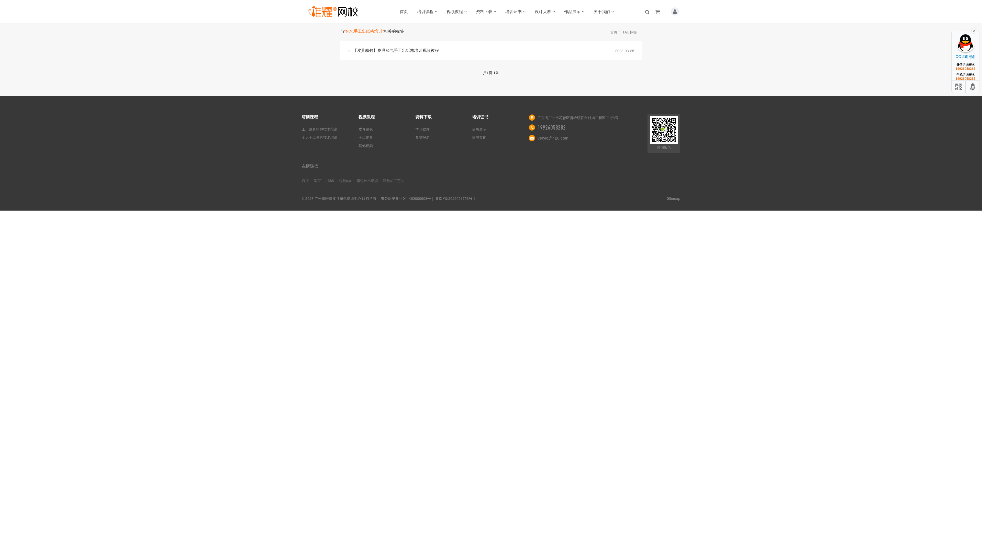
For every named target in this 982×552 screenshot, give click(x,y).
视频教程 (455, 11)
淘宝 (317, 180)
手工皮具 (366, 137)
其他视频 (366, 145)
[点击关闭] (974, 31)
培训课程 (425, 11)
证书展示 (479, 129)
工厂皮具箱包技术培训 (320, 129)
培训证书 (513, 11)
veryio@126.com (553, 138)
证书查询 (479, 137)
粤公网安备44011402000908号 (406, 198)
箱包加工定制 (393, 180)
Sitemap (673, 198)
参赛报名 (422, 137)
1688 (330, 180)
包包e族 (345, 180)
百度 (305, 180)
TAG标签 (629, 31)
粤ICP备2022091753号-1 (455, 198)
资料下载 (484, 11)
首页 (404, 11)
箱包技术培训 (367, 180)
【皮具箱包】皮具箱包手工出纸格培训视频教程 (396, 50)
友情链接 (310, 166)
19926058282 (552, 127)
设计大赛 (543, 11)
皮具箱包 (366, 129)
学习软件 (422, 129)
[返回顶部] (973, 87)
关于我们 (602, 11)
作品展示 (572, 11)
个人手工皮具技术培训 (320, 137)
